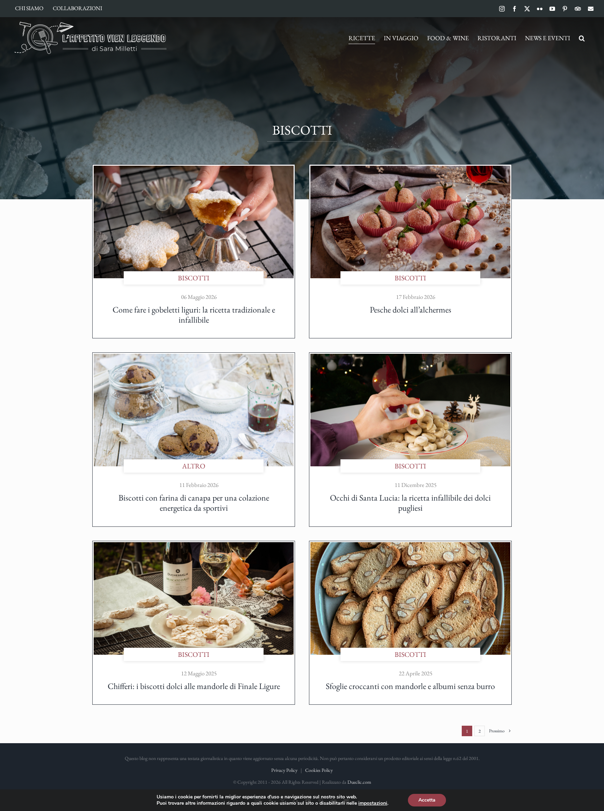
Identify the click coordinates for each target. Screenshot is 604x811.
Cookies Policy (319, 770)
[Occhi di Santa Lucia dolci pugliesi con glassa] (410, 357)
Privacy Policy (284, 770)
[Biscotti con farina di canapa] (194, 357)
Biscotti (193, 277)
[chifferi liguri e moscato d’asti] (194, 545)
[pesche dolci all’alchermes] (410, 169)
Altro (193, 466)
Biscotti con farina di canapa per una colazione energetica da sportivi (193, 502)
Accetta (427, 800)
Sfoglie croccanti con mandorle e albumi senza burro (410, 686)
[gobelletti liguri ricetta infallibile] (194, 169)
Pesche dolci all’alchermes (410, 309)
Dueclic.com (359, 782)
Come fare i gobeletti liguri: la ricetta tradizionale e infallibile (194, 314)
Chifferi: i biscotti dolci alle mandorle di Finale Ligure (194, 686)
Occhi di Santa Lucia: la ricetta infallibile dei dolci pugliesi (410, 502)
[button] (582, 38)
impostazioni (372, 803)
